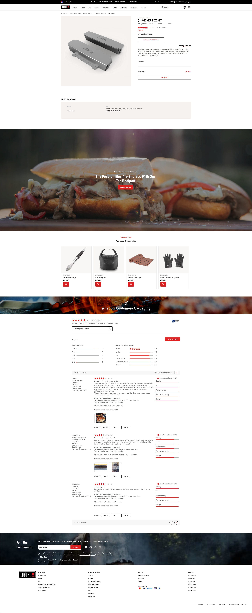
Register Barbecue (93, 584)
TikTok (104, 547)
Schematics (91, 594)
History (40, 578)
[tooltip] (176, 321)
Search (166, 7)
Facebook (86, 547)
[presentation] (101, 419)
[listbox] (165, 373)
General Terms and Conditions (46, 584)
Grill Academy (192, 584)
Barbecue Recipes (143, 575)
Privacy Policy (43, 557)
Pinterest (100, 547)
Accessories (64, 13)
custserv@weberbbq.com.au (87, 555)
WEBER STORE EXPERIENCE (105, 2)
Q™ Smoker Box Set (110, 13)
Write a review (161, 27)
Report (126, 427)
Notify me (164, 77)
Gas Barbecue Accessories (84, 13)
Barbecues (191, 578)
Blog (39, 581)
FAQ (89, 591)
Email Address (43, 547)
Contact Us (91, 578)
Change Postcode (185, 46)
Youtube (90, 547)
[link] (147, 28)
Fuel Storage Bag (100, 277)
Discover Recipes (125, 187)
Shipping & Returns (44, 587)
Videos (140, 581)
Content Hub (192, 591)
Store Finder (158, 2)
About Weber (42, 575)
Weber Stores (192, 587)
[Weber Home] (65, 7)
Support (90, 575)
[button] (78, 7)
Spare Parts (91, 597)
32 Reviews (97, 320)
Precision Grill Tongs (69, 277)
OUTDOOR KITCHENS (120, 2)
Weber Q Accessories (98, 13)
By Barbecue (72, 13)
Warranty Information (94, 581)
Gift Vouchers (192, 575)
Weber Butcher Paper (135, 277)
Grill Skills (141, 578)
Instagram (95, 547)
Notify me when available (151, 40)
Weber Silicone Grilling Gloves (170, 277)
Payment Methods (93, 587)
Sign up (75, 547)
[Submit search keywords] (162, 7)
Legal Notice (222, 604)
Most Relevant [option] (165, 372)
